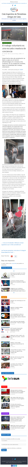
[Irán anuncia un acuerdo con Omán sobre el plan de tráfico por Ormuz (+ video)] (5, 273)
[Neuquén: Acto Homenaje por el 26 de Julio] (5, 300)
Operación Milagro (14, 53)
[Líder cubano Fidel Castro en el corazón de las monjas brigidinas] (5, 396)
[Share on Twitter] (14, 466)
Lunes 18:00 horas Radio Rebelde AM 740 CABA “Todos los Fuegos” (17, 322)
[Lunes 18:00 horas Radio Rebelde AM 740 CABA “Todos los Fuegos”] (5, 320)
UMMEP (20, 53)
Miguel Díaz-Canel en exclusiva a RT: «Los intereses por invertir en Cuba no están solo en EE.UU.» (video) (18, 427)
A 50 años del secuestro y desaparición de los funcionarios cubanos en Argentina (17, 405)
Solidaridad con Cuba (7, 43)
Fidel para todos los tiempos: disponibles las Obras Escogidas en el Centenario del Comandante (17, 391)
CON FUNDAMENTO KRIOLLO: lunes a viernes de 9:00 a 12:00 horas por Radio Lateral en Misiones (18, 315)
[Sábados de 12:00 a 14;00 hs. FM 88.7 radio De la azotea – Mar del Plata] (5, 334)
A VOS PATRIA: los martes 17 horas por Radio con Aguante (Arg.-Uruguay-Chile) (17, 351)
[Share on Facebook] (12, 466)
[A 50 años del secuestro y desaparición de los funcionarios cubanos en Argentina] (5, 403)
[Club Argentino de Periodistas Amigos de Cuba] (14, 8)
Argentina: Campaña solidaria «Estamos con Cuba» (16, 308)
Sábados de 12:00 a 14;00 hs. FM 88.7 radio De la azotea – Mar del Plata (17, 337)
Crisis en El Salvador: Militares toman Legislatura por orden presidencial (12, 243)
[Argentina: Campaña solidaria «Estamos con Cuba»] (5, 306)
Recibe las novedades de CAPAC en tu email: (10, 439)
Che (10, 53)
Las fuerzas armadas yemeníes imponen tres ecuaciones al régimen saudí (18, 282)
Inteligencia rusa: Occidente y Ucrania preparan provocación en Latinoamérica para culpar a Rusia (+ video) (18, 290)
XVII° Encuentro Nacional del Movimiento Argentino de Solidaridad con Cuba (16, 329)
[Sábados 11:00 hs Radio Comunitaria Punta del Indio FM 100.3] (5, 342)
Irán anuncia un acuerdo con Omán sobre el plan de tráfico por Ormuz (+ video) (17, 274)
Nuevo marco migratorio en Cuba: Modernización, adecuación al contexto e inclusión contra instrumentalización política (17, 418)
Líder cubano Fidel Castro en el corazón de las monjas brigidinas (17, 398)
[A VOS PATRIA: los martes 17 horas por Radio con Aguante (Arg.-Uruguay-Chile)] (5, 349)
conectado (14, 263)
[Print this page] (16, 466)
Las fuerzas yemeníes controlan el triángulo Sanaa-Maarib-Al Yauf (13, 251)
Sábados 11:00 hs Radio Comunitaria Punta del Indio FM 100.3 (17, 344)
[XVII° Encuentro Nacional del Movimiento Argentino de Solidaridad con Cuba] (5, 327)
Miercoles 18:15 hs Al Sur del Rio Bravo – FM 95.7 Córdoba (17, 357)
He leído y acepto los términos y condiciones (12, 448)
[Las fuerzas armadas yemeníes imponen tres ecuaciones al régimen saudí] (5, 280)
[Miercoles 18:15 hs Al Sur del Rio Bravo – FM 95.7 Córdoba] (5, 356)
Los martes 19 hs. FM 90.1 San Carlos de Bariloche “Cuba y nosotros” (16, 365)
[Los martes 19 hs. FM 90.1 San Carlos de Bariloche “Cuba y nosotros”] (5, 363)
